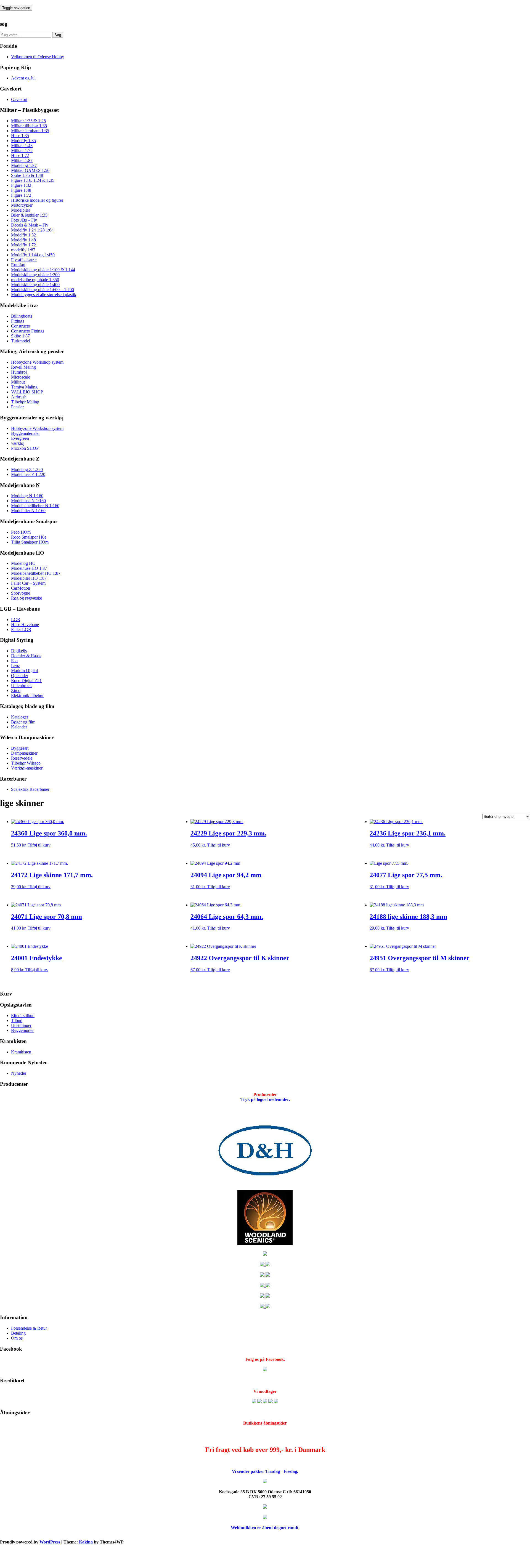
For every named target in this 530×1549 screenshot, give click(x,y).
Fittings (17, 321)
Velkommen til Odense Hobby (37, 56)
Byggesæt (19, 748)
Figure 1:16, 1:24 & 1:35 (32, 180)
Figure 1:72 (21, 195)
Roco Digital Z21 (26, 680)
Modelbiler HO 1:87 (29, 578)
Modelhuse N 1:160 (28, 500)
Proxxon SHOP (25, 448)
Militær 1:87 (22, 160)
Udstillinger (21, 1025)
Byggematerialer (25, 433)
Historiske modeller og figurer (37, 200)
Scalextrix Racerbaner (30, 789)
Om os (17, 1338)
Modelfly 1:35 (23, 140)
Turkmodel (20, 341)
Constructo (20, 326)
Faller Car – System (28, 583)
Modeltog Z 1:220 (27, 469)
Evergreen (20, 438)
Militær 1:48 (22, 145)
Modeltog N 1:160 (27, 495)
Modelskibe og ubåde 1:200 (35, 274)
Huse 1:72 (20, 155)
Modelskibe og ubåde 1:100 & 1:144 (43, 269)
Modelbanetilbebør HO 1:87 (35, 573)
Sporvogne (20, 593)
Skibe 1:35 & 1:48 (27, 175)
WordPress (49, 1542)
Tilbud (16, 1020)
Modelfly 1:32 (23, 235)
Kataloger (19, 717)
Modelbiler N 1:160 (28, 510)
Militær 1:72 (22, 150)
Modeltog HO (23, 563)
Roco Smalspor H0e (28, 537)
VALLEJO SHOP (27, 392)
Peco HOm (21, 532)
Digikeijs (19, 650)
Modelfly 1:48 (23, 240)
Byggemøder (22, 1030)
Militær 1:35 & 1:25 (28, 120)
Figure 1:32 (21, 185)
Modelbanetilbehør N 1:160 (35, 505)
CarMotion (20, 588)
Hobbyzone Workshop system (37, 362)
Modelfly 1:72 (23, 245)
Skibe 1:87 (20, 336)
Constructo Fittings (27, 331)
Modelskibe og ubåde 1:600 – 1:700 (42, 289)
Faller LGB (21, 629)
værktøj (17, 443)
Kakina (86, 1542)
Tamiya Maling (24, 387)
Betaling (18, 1333)
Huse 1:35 (20, 135)
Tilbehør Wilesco (26, 763)
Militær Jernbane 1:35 (30, 130)
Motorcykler (22, 205)
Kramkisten (21, 1052)
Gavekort (19, 99)
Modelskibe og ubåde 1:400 (35, 284)
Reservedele (21, 758)
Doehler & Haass (26, 655)
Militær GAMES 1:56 (30, 170)
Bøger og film (23, 722)
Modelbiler (20, 210)
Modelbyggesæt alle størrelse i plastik (43, 294)
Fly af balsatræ (24, 259)
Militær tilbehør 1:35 (29, 125)
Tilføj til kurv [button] (39, 845)
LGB (15, 619)
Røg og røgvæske (26, 598)
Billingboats (21, 316)
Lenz (15, 665)
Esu (14, 660)
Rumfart (18, 264)
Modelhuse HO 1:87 (29, 568)
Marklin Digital (24, 670)
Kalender (19, 727)
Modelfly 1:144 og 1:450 (33, 254)
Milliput (18, 382)
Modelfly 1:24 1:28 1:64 (32, 230)
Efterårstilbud (23, 1015)
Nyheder (18, 1073)
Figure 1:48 (21, 190)
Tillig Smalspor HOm (30, 542)
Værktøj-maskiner (27, 768)
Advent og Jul (23, 78)
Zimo (15, 690)
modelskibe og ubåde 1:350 (35, 279)
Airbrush (18, 397)
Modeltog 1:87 (24, 165)
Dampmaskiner (24, 753)
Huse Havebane (25, 624)
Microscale (20, 377)
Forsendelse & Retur (29, 1328)
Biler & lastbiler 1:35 (29, 215)
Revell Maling (23, 367)
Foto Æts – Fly (24, 220)
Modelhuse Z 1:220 (28, 474)
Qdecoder (19, 675)
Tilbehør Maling (25, 402)
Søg (57, 35)
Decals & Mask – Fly (29, 225)
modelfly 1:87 (23, 249)
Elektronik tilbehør (27, 695)
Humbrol (19, 372)
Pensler (17, 406)
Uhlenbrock (21, 685)
